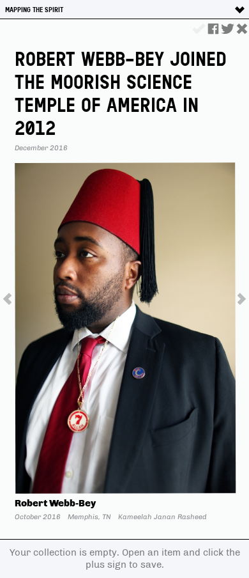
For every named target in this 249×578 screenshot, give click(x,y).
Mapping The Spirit (34, 9)
